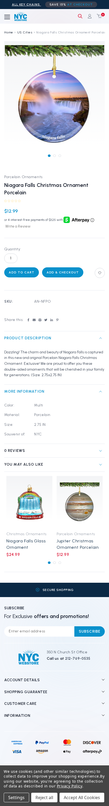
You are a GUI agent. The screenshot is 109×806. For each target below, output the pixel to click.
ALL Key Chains (26, 4)
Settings (16, 797)
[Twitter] (45, 319)
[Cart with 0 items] (98, 16)
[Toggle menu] (7, 17)
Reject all (44, 797)
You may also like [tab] (23, 464)
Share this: (14, 320)
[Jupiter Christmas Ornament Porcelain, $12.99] (79, 502)
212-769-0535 (77, 658)
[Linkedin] (51, 319)
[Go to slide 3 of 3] (59, 156)
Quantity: (12, 249)
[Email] (34, 319)
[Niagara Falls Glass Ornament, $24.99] (29, 502)
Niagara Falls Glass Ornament (26, 544)
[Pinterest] (57, 319)
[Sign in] (89, 16)
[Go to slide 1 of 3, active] (49, 156)
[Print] (40, 319)
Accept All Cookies (82, 797)
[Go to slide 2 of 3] (54, 156)
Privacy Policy (69, 785)
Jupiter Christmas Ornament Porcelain (78, 544)
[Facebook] (28, 319)
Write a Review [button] (17, 226)
